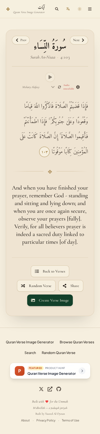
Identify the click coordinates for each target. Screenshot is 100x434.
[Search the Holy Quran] (56, 9)
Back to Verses (54, 271)
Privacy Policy (45, 420)
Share (74, 285)
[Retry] (59, 87)
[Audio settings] (78, 87)
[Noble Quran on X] (41, 389)
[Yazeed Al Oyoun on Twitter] (50, 389)
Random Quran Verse (58, 352)
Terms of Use (70, 420)
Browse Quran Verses (77, 342)
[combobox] (38, 87)
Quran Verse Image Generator (30, 342)
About (25, 420)
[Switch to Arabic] (68, 9)
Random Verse (40, 285)
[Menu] (89, 9)
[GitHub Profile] (58, 389)
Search (30, 352)
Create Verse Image (54, 300)
